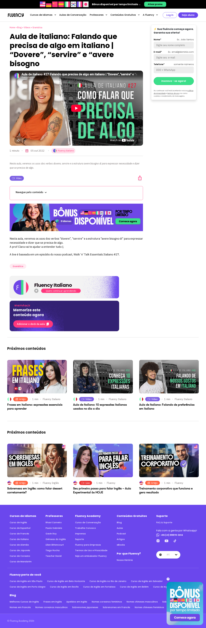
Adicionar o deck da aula (31, 323)
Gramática (37, 27)
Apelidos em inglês (76, 601)
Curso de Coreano (20, 556)
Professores (97, 14)
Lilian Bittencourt (55, 544)
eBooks (121, 544)
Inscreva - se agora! (173, 81)
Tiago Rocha (53, 550)
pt (168, 554)
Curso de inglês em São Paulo (26, 581)
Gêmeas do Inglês (56, 539)
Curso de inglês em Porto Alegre (27, 586)
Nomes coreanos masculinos (51, 607)
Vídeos (27, 27)
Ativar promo (155, 4)
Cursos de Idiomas (41, 14)
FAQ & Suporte (164, 522)
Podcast (121, 533)
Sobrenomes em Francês (116, 607)
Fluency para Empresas (88, 544)
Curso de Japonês (20, 550)
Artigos (121, 539)
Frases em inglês (52, 601)
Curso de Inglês (18, 522)
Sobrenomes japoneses (85, 607)
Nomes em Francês (20, 607)
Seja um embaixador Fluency (91, 556)
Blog (19, 27)
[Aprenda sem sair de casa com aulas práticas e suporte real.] (76, 217)
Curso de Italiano (19, 539)
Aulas (120, 528)
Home (12, 27)
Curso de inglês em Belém (134, 586)
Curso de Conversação (88, 522)
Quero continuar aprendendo (61, 290)
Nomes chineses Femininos (149, 607)
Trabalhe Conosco (85, 528)
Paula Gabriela (54, 528)
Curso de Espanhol (20, 528)
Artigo (22, 399)
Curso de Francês (19, 533)
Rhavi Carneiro (54, 522)
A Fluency (148, 14)
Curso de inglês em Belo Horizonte (66, 581)
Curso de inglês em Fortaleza (99, 586)
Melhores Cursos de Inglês (24, 601)
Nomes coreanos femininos (107, 601)
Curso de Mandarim (21, 561)
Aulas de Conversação (72, 14)
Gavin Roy (51, 533)
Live (88, 482)
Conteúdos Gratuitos (123, 14)
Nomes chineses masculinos (142, 601)
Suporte (79, 539)
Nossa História (125, 560)
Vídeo (19, 178)
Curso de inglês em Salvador (147, 581)
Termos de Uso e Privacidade (91, 550)
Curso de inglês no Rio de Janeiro (107, 581)
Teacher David (54, 556)
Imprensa (80, 533)
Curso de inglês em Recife (64, 586)
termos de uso (173, 93)
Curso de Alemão (19, 544)
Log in (169, 15)
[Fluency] (16, 15)
